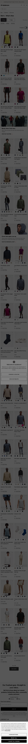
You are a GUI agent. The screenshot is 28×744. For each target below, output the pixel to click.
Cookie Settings (13, 734)
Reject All (14, 738)
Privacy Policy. (7, 730)
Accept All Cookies (14, 741)
